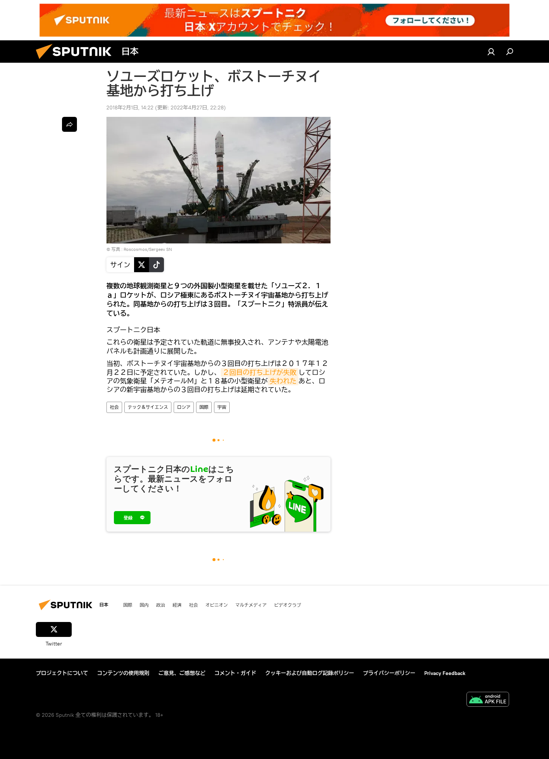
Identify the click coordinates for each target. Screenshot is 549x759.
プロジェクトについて (62, 673)
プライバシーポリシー (389, 673)
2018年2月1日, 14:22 (129, 107)
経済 (177, 604)
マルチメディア (251, 604)
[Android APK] (487, 700)
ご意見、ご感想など (181, 673)
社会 (114, 407)
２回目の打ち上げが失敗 (260, 372)
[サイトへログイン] (491, 51)
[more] (69, 124)
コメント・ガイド (235, 673)
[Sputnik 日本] (76, 60)
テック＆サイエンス (148, 407)
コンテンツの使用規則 (123, 673)
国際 (203, 407)
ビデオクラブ (287, 604)
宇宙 (221, 407)
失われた (283, 381)
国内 (144, 604)
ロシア (183, 407)
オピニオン (216, 604)
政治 (160, 604)
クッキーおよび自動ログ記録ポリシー (309, 673)
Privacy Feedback (444, 673)
